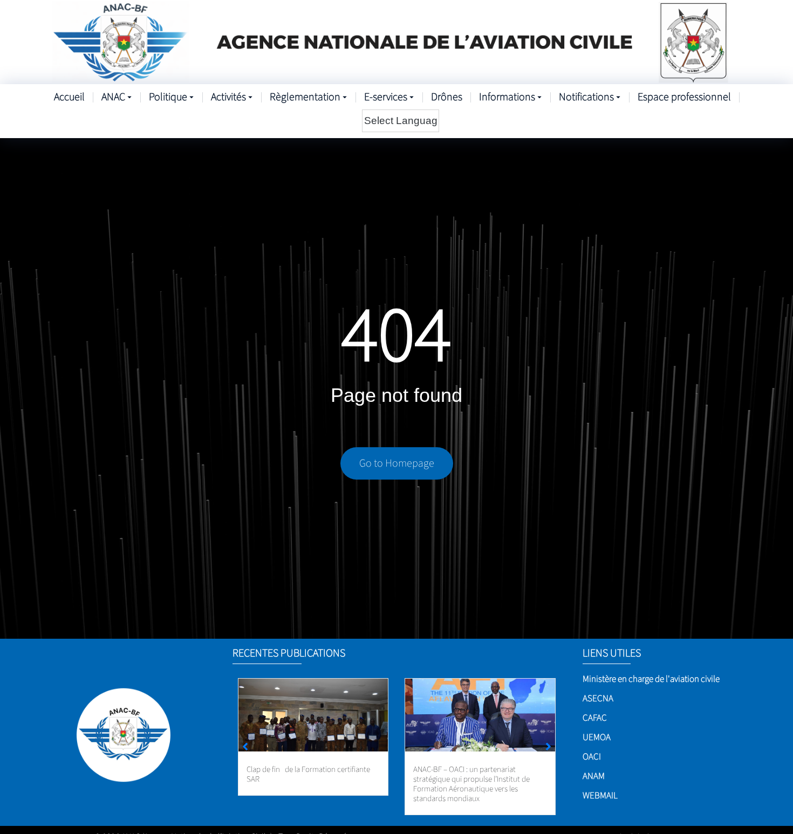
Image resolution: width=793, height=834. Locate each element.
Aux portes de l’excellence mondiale (470, 769)
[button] (548, 746)
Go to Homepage (396, 463)
